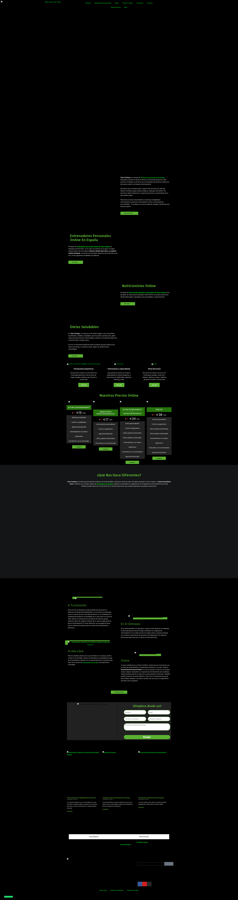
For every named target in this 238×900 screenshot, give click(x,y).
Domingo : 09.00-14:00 (109, 874)
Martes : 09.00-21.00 (108, 857)
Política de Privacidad (116, 890)
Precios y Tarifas (127, 3)
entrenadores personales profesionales (152, 177)
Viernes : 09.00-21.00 (108, 867)
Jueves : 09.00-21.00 (108, 864)
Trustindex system (142, 842)
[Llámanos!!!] (5, 897)
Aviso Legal (103, 890)
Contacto (150, 3)
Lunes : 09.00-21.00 (108, 854)
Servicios (88, 3)
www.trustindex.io (125, 844)
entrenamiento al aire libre (90, 662)
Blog (125, 7)
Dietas (117, 3)
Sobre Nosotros (116, 7)
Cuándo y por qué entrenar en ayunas (116, 798)
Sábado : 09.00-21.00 (108, 871)
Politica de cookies (133, 890)
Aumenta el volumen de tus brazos (151, 798)
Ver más (83, 385)
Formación (139, 3)
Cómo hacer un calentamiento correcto (81, 798)
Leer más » (70, 811)
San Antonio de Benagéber (78, 830)
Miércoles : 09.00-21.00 (109, 860)
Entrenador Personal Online (103, 3)
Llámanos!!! (9, 897)
